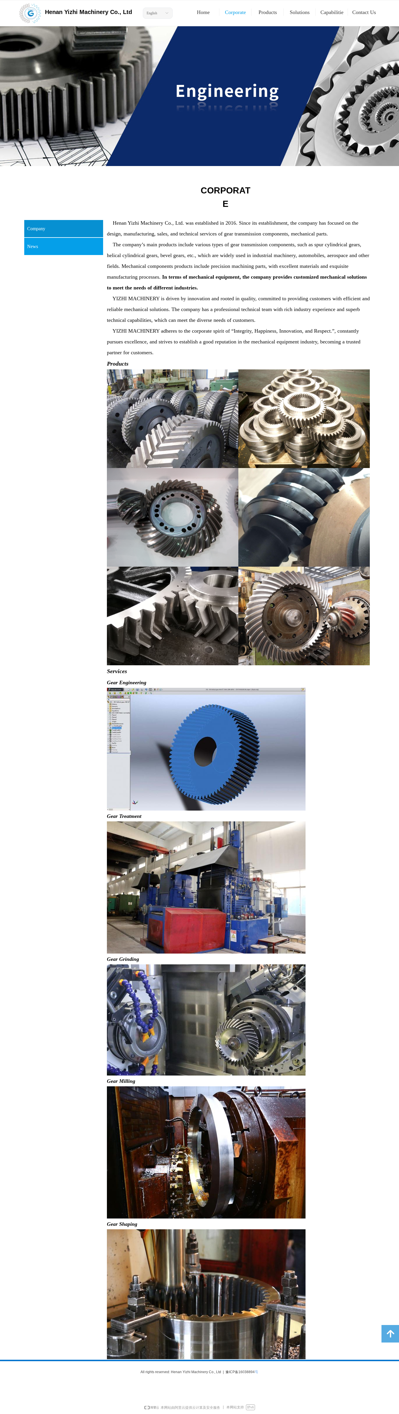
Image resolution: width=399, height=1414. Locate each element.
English (152, 13)
